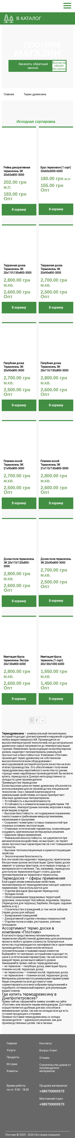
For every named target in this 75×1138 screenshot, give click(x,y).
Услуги (11, 1050)
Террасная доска (19, 216)
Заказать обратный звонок (42, 65)
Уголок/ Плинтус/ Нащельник (27, 220)
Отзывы (44, 1057)
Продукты (13, 1057)
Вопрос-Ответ (48, 1050)
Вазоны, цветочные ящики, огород (31, 224)
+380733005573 (51, 1091)
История (12, 1064)
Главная (9, 94)
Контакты (45, 1043)
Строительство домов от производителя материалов (55, 1068)
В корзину (19, 209)
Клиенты (12, 1071)
